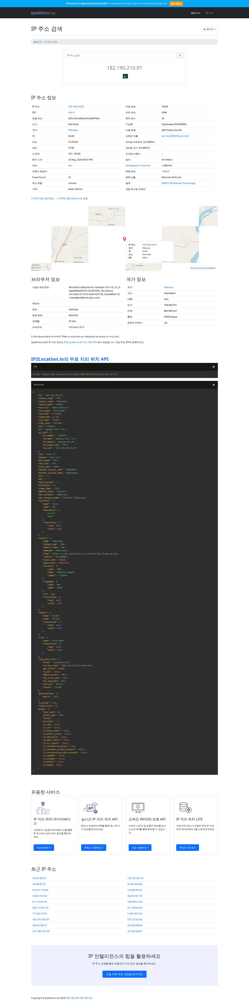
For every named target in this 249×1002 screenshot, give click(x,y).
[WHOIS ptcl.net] (179, 136)
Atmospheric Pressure (138, 165)
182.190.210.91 (76, 106)
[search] (180, 55)
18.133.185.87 (134, 931)
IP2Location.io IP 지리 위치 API (80, 342)
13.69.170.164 (39, 895)
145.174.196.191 (41, 919)
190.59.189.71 (39, 925)
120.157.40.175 (135, 878)
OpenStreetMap (199, 268)
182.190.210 (85, 998)
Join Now (176, 3)
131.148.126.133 (41, 931)
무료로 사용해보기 (93, 847)
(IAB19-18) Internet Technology (178, 183)
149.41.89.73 (39, 878)
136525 (165, 171)
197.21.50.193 (134, 919)
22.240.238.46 (134, 925)
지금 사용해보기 (140, 847)
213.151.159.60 (40, 890)
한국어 (210, 29)
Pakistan (73, 130)
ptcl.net (166, 136)
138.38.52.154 (134, 901)
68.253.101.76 (134, 895)
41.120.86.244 (134, 907)
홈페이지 (195, 13)
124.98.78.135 (134, 890)
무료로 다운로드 (187, 847)
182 (68, 998)
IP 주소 (209, 13)
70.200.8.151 (39, 884)
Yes (70, 165)
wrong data (112, 336)
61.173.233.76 (39, 901)
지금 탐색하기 (44, 847)
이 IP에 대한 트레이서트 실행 (73, 198)
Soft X (71, 112)
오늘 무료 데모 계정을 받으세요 (124, 974)
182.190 (74, 998)
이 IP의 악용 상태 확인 (42, 198)
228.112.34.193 (40, 907)
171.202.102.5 (39, 913)
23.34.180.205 (134, 884)
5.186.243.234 (134, 913)
